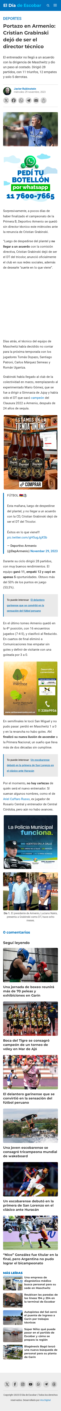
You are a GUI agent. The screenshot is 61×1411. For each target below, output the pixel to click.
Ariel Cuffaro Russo (16, 799)
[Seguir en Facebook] (15, 1384)
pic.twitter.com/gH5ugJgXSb (27, 537)
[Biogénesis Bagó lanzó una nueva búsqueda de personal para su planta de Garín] (13, 1352)
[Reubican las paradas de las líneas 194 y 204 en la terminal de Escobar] (13, 1300)
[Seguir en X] (7, 1384)
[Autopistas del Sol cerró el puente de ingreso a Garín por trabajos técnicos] (13, 1317)
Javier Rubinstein (25, 88)
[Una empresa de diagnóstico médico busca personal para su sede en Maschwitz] (13, 1283)
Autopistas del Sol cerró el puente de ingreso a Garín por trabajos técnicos (40, 1317)
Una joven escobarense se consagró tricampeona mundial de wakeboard (30, 1152)
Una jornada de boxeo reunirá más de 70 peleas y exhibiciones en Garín (28, 991)
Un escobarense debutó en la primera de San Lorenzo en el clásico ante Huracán (28, 1205)
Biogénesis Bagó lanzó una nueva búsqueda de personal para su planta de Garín (40, 1352)
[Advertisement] (30, 304)
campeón (37, 398)
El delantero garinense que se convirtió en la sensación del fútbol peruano (29, 1098)
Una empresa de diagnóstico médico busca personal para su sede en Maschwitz (40, 1283)
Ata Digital (45, 1400)
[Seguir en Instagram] (23, 1384)
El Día (22, 5)
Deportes (12, 18)
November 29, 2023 (44, 551)
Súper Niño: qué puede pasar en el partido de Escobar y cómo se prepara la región (39, 1334)
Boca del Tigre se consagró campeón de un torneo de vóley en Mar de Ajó (26, 1045)
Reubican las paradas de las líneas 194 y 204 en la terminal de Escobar (41, 1298)
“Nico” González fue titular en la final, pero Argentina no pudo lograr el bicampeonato (30, 1259)
